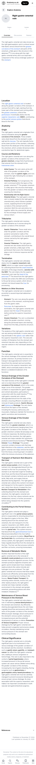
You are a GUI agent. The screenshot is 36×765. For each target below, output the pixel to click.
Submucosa (9, 405)
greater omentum (10, 112)
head (18, 311)
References (6, 730)
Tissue (10, 443)
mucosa (13, 141)
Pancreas (7, 306)
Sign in (25, 3)
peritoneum (6, 115)
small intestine (27, 267)
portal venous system (14, 119)
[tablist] (18, 35)
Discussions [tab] (18, 35)
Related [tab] (28, 35)
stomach (7, 60)
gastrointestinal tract (23, 532)
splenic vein (20, 336)
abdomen (20, 447)
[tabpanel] (18, 389)
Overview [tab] (7, 35)
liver (25, 283)
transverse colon (8, 165)
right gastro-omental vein (14, 104)
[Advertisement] (18, 79)
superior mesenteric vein (11, 117)
